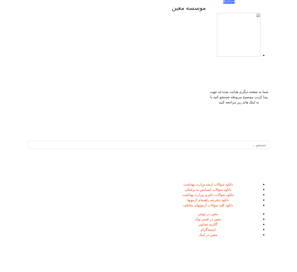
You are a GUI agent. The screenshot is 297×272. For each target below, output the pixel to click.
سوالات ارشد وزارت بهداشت (203, 184)
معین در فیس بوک (208, 219)
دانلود (228, 184)
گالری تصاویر (208, 224)
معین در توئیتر (208, 213)
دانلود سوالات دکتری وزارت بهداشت (208, 194)
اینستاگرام (208, 229)
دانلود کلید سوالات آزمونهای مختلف (208, 205)
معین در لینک (208, 234)
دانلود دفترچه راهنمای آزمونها (208, 199)
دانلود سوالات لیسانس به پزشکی (208, 189)
